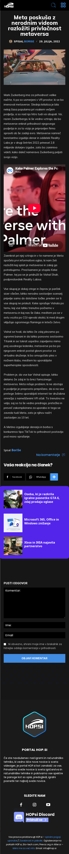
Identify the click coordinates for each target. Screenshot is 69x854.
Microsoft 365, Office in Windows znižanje (41, 521)
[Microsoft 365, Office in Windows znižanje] (13, 523)
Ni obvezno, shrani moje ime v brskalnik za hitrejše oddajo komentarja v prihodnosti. (33, 646)
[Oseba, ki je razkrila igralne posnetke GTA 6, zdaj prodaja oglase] (13, 499)
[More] (54, 477)
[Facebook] (21, 805)
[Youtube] (48, 805)
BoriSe (29, 41)
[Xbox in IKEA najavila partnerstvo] (13, 546)
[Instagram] (34, 805)
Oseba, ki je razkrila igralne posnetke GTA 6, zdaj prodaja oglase (42, 498)
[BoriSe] (11, 41)
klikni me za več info (24, 848)
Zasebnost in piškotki (31, 840)
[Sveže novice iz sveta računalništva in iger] (22, 5)
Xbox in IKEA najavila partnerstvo (39, 544)
